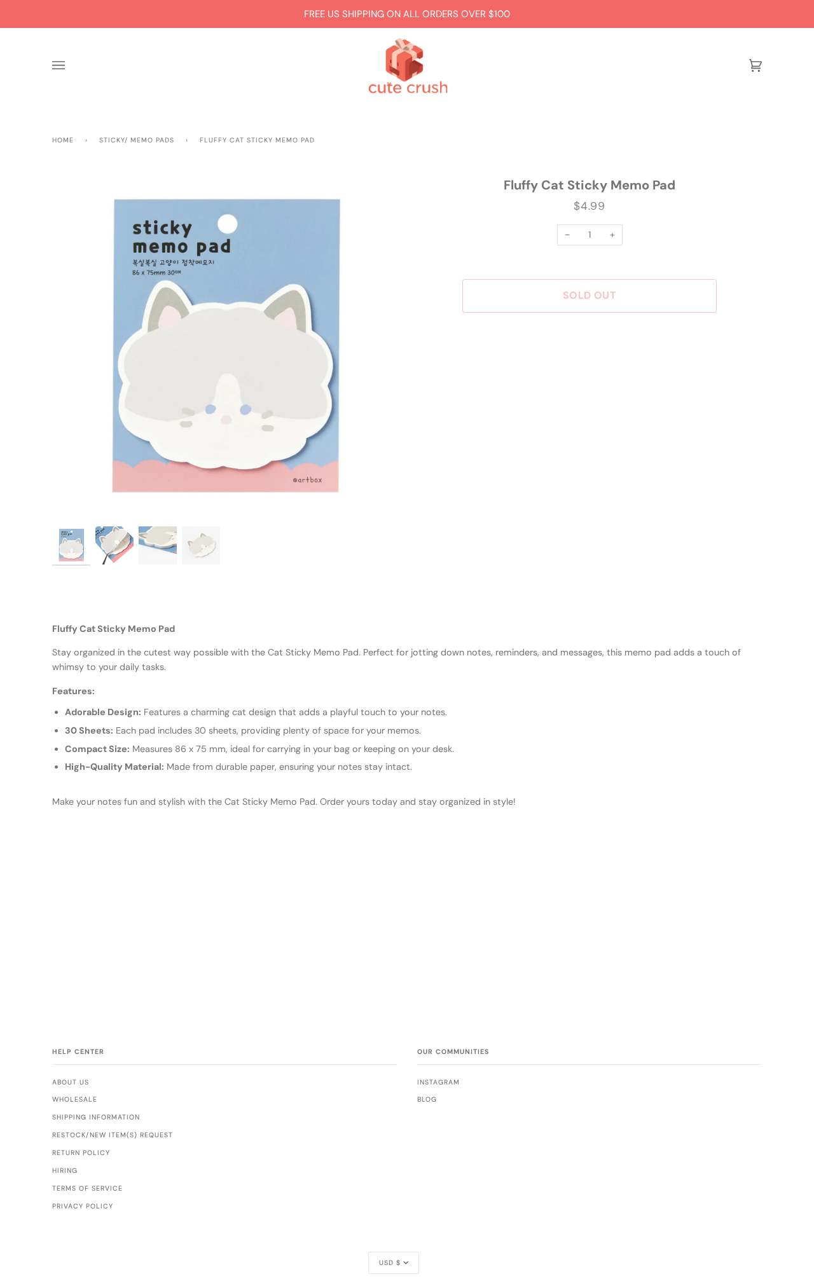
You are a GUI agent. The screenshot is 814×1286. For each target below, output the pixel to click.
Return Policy (81, 1153)
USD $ (390, 1263)
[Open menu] (71, 66)
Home (63, 140)
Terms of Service (87, 1188)
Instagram (438, 1082)
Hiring (65, 1170)
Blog (427, 1099)
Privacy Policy (82, 1206)
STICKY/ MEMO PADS (136, 140)
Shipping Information (96, 1117)
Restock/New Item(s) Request (112, 1135)
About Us (70, 1082)
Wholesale (74, 1099)
